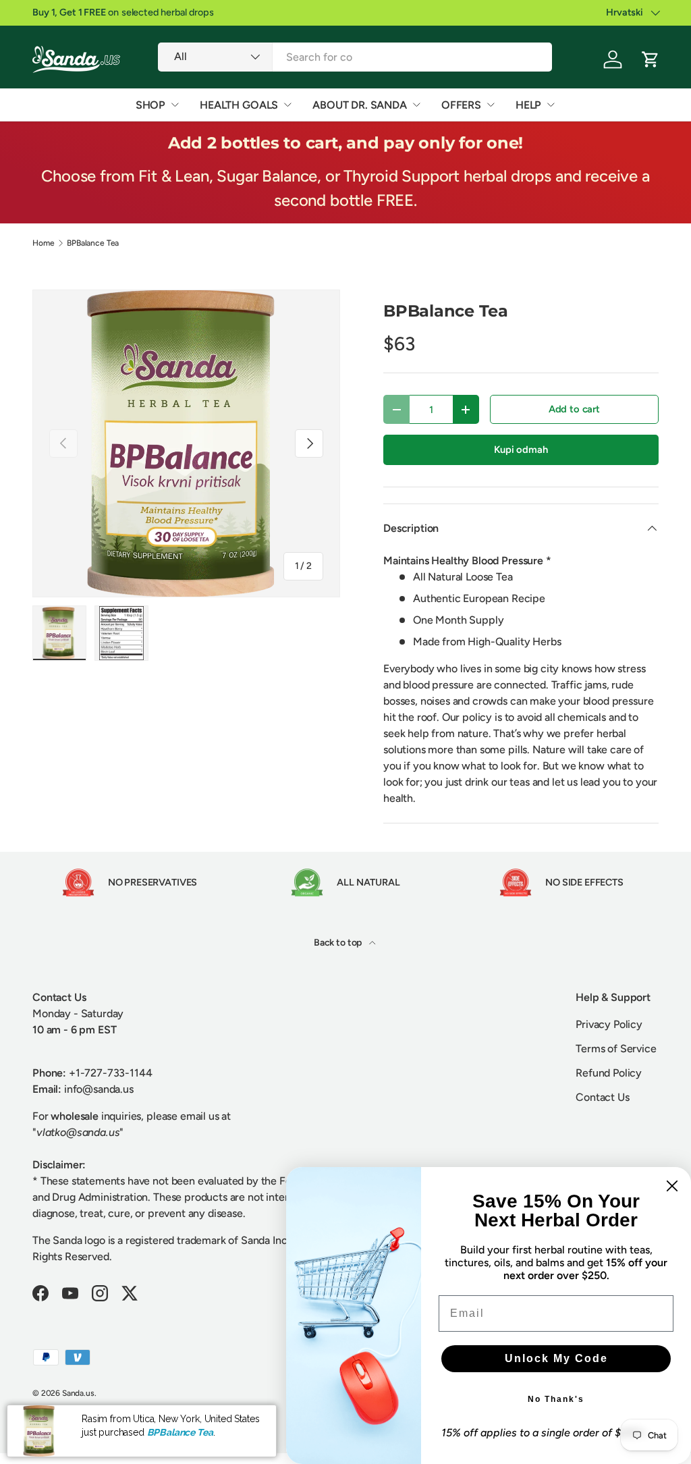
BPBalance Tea (93, 243)
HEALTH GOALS (239, 105)
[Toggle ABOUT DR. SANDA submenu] (416, 105)
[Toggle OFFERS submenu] (490, 105)
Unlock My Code (556, 1358)
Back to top (339, 942)
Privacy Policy (609, 1024)
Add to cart (574, 409)
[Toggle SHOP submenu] (175, 105)
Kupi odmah (520, 449)
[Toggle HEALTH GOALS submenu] (287, 105)
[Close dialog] (672, 1186)
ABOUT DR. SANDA (359, 105)
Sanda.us (78, 1393)
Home (43, 243)
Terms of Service (616, 1048)
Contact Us (602, 1097)
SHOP (150, 105)
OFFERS (461, 105)
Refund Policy (609, 1072)
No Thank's (556, 1399)
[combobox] (354, 57)
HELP (528, 105)
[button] (650, 59)
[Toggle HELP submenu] (551, 105)
